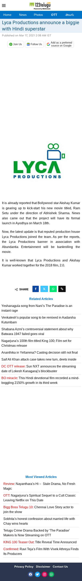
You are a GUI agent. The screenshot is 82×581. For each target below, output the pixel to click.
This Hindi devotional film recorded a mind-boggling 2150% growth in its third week (40, 380)
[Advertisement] (41, 95)
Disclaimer (43, 566)
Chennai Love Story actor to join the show (38, 509)
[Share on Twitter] (44, 289)
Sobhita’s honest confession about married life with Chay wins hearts (39, 521)
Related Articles (41, 299)
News (23, 14)
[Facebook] (30, 574)
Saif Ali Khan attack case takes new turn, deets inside (38, 359)
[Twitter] (37, 574)
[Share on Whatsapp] (53, 289)
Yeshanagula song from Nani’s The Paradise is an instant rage (36, 308)
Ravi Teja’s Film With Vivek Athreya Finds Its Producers (41, 551)
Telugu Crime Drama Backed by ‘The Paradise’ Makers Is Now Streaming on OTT (36, 533)
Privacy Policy (24, 566)
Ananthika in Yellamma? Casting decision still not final (39, 352)
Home (7, 14)
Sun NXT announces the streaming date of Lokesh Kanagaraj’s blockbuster (38, 369)
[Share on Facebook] (35, 289)
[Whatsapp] (51, 574)
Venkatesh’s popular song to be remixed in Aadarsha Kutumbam (38, 320)
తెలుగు (69, 14)
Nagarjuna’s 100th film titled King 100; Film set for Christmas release (36, 343)
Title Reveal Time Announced (40, 542)
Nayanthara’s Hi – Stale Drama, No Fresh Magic (39, 486)
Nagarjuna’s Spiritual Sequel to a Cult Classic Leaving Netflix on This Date (39, 498)
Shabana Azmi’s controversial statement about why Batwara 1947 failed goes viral (37, 331)
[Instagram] (44, 574)
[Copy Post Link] (62, 289)
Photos (38, 14)
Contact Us (60, 566)
